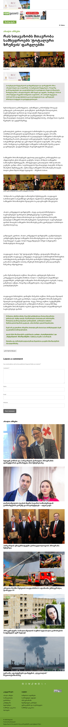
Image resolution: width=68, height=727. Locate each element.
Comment (6, 368)
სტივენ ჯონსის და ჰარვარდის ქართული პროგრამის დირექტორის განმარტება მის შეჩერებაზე (28, 461)
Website (5, 402)
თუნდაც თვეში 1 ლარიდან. (40, 337)
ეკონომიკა (7, 700)
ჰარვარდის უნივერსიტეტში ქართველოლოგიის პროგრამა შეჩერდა (31, 546)
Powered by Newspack (9, 722)
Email (4, 394)
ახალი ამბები (11, 31)
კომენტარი (7, 703)
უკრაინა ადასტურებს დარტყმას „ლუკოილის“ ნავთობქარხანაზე (25, 674)
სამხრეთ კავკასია (9, 708)
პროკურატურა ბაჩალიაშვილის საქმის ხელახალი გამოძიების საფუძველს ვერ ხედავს (33, 631)
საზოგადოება (8, 698)
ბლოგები (6, 710)
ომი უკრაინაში (27, 700)
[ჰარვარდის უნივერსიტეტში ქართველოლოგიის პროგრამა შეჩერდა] (34, 526)
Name (4, 386)
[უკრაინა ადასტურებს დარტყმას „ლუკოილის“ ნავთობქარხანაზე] (34, 654)
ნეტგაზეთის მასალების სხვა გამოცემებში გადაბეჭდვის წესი (22, 724)
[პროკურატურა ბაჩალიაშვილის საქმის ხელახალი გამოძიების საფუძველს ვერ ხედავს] (34, 611)
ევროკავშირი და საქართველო (32, 705)
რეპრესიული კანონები (29, 703)
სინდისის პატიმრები (29, 695)
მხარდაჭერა (10, 22)
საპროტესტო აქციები (29, 698)
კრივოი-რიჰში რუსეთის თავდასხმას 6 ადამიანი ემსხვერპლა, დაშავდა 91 (32, 589)
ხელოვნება (7, 705)
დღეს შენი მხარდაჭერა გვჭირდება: (20, 334)
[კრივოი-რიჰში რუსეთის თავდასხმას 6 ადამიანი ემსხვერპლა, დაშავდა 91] (34, 569)
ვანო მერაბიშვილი (10, 351)
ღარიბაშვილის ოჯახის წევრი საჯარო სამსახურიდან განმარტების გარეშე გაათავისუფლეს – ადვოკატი (28, 504)
